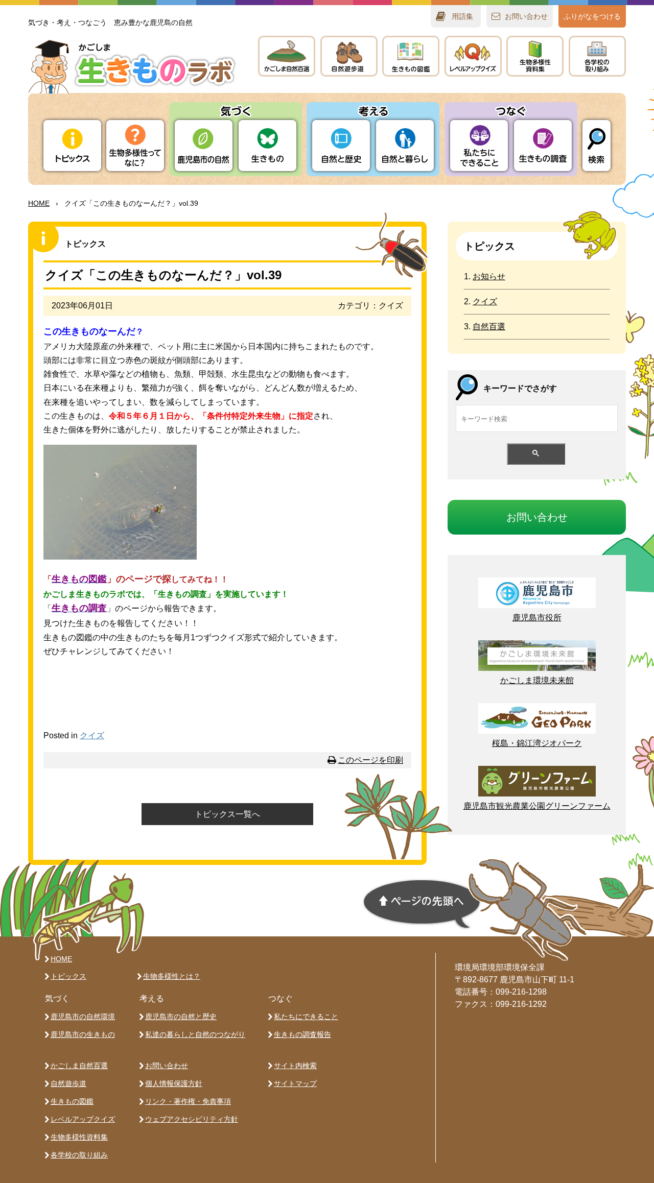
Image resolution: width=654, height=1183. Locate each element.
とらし (405, 145)
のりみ (597, 56)
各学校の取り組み (79, 1155)
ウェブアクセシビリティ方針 (191, 1119)
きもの (410, 56)
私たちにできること (306, 1016)
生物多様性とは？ (171, 976)
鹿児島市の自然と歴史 (181, 1016)
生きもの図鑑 (72, 1101)
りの (203, 145)
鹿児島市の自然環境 (83, 1016)
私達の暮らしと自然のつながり (195, 1034)
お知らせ (489, 276)
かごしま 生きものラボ (132, 66)
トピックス (72, 145)
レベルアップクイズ (473, 56)
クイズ (92, 735)
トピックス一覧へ (227, 814)
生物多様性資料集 (79, 1137)
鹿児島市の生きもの (83, 1034)
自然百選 (489, 326)
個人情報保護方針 (173, 1083)
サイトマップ (295, 1083)
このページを (370, 760)
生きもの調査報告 (302, 1034)
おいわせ (526, 16)
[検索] (596, 145)
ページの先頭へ (422, 904)
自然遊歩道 (68, 1083)
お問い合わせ (166, 1065)
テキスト (535, 56)
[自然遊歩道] (349, 56)
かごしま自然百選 (79, 1065)
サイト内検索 (295, 1065)
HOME (39, 203)
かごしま (286, 56)
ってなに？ (135, 145)
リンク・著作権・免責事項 (188, 1101)
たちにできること (479, 145)
